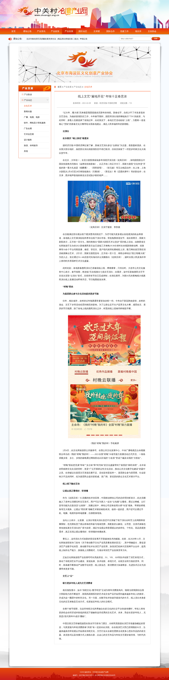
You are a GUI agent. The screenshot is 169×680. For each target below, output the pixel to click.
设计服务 (28, 140)
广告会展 (28, 128)
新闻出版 (28, 111)
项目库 (138, 31)
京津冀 (96, 31)
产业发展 (69, 31)
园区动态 (83, 31)
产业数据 (28, 94)
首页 (13, 31)
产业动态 (28, 100)
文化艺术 (28, 106)
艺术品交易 (29, 134)
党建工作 (124, 31)
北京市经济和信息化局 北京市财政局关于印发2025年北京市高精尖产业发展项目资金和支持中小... (66, 39)
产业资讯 (41, 31)
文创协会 (152, 31)
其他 (26, 151)
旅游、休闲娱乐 (31, 145)
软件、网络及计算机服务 (35, 123)
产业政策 (55, 31)
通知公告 (27, 31)
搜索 (155, 38)
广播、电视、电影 (32, 117)
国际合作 (110, 31)
